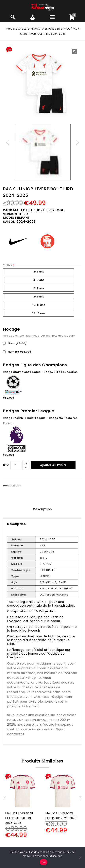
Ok (43, 862)
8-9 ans (38, 296)
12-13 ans (38, 313)
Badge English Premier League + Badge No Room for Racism (40, 420)
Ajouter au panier (53, 465)
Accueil (10, 28)
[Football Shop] (42, 7)
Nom (16, 343)
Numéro (19, 352)
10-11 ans (38, 305)
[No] (80, 857)
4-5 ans (38, 280)
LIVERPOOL (63, 28)
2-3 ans (38, 271)
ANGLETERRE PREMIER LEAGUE (36, 28)
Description (42, 509)
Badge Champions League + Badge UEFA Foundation (40, 372)
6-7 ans (38, 288)
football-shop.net (27, 677)
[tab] (42, 509)
